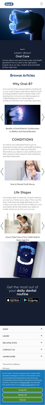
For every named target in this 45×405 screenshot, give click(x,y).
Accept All (22, 390)
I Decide (22, 400)
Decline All (22, 395)
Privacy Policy (25, 382)
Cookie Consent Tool (26, 385)
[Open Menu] (41, 4)
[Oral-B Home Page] (9, 4)
